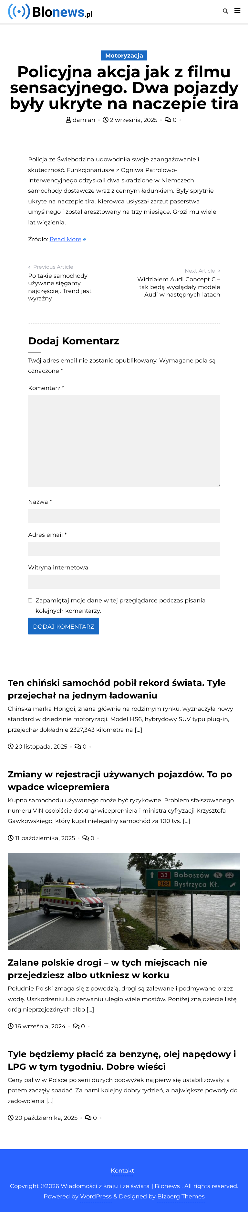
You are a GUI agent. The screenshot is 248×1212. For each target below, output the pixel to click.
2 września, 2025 (133, 120)
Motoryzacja (124, 55)
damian (84, 120)
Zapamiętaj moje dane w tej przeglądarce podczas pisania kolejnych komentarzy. (121, 605)
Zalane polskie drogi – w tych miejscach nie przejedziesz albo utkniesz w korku (107, 968)
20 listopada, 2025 (41, 746)
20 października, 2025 (46, 1117)
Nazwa (40, 501)
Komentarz (46, 388)
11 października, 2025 (45, 838)
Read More (65, 239)
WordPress (96, 1196)
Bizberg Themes (181, 1196)
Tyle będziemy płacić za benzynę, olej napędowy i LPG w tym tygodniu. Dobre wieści (122, 1060)
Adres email (47, 534)
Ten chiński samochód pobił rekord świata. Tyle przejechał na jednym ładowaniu (117, 689)
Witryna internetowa (58, 567)
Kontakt (122, 1170)
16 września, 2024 (40, 1026)
